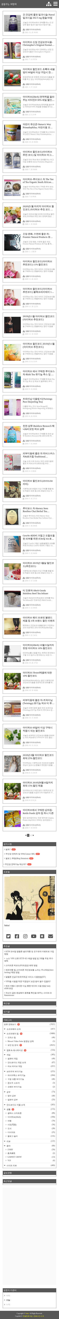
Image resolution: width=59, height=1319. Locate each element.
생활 (30, 1109)
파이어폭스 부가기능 (31, 1075)
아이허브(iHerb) (31, 1117)
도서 (31, 1128)
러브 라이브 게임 (31, 1066)
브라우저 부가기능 (30, 1071)
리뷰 (30, 1141)
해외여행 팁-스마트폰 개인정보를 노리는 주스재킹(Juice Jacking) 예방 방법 (28, 971)
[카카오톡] (42, 936)
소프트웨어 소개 (30, 1029)
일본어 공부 (31, 1100)
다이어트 (31, 1132)
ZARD (31, 1150)
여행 (31, 1121)
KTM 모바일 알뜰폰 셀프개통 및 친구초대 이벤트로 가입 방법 (29, 953)
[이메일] (50, 936)
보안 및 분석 (31, 1045)
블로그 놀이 (31, 1136)
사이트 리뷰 (30, 1165)
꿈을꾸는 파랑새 (8, 4)
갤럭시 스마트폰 (31, 1113)
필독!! (10, 849)
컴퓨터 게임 (31, 1059)
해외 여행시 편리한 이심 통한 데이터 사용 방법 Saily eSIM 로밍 (27, 987)
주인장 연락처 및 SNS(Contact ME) (22, 854)
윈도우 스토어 (31, 1083)
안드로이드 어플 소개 (30, 1105)
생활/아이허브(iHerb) (33, 29)
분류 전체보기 (29, 1024)
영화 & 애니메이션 (30, 1050)
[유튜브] (34, 936)
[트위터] (8, 936)
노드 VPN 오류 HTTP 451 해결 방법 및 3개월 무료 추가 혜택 (28, 959)
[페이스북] (17, 936)
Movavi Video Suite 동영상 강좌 (31, 1041)
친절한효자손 (28, 1316)
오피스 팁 (31, 1037)
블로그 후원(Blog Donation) (19, 858)
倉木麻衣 (31, 1153)
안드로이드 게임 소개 (31, 1062)
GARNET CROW (31, 1157)
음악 (30, 1146)
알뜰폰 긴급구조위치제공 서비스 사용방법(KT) (26, 977)
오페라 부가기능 (31, 1087)
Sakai (27, 1313)
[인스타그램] (25, 936)
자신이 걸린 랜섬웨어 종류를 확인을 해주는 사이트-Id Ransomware (28, 994)
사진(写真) (31, 1125)
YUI (31, 1160)
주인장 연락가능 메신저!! (18, 864)
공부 (30, 1092)
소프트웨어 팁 (30, 1033)
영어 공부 (31, 1096)
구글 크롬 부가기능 (31, 1079)
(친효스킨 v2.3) (38, 1316)
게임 (30, 1055)
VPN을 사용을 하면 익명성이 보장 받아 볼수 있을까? (28, 981)
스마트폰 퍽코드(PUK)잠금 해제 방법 (21, 965)
